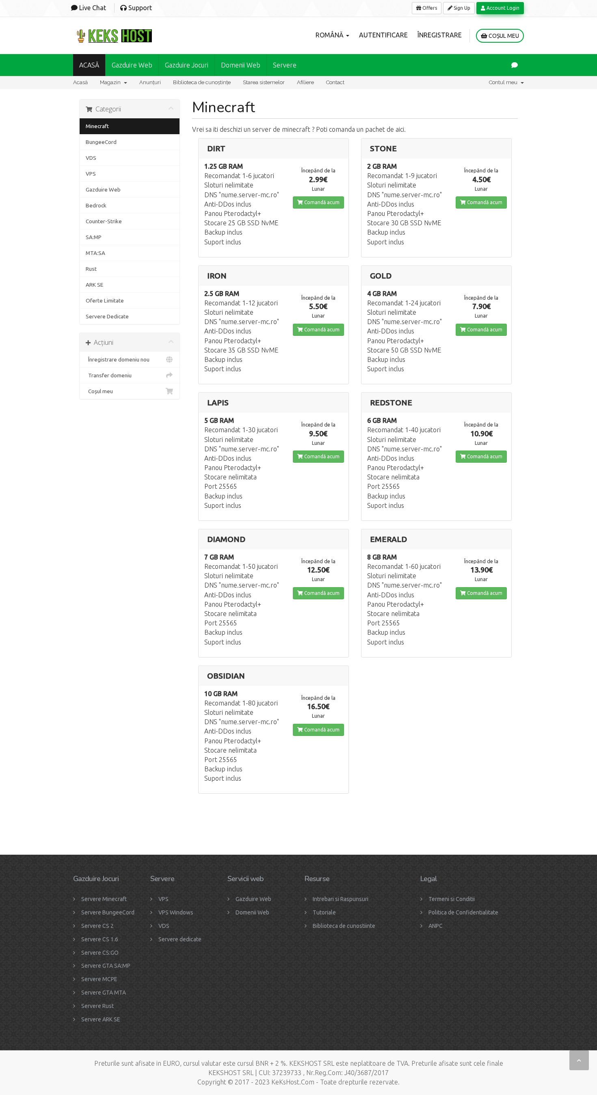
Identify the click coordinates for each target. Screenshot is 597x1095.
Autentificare (383, 35)
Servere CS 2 (97, 926)
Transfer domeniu (109, 375)
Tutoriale (324, 912)
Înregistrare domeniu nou (117, 359)
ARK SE (94, 284)
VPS (91, 173)
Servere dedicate (179, 939)
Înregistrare (439, 35)
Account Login (502, 8)
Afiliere (305, 82)
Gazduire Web (132, 65)
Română (330, 35)
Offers (429, 8)
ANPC (435, 926)
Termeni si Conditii (451, 899)
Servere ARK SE (100, 1019)
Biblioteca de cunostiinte (344, 926)
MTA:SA (95, 253)
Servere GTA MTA (103, 992)
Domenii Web (240, 65)
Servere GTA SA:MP (105, 965)
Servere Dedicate (107, 316)
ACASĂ (89, 65)
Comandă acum (321, 202)
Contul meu (504, 82)
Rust (91, 269)
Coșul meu (503, 36)
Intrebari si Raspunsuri (340, 899)
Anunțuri (150, 82)
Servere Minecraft (104, 899)
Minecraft (97, 126)
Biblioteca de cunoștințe (202, 82)
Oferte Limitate (105, 300)
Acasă (80, 82)
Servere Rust (97, 1006)
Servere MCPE (99, 979)
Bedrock (96, 205)
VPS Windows (175, 912)
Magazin (111, 82)
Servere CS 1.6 (99, 939)
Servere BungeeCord (107, 912)
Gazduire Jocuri (186, 65)
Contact (335, 82)
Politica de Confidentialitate (463, 912)
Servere (284, 65)
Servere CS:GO (100, 952)
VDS (91, 158)
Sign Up (461, 8)
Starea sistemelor (264, 82)
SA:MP (94, 237)
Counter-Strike (104, 221)
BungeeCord (101, 142)
